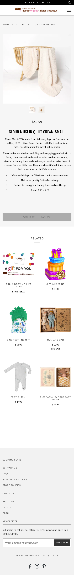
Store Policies (12, 485)
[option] (37, 69)
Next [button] (65, 68)
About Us (8, 501)
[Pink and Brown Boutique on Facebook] (30, 567)
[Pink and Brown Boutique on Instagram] (37, 567)
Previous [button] (8, 68)
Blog (6, 513)
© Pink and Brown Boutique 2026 (37, 555)
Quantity (37, 198)
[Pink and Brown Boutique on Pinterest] (44, 567)
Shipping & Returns (15, 479)
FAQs (6, 473)
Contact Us (10, 468)
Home (6, 24)
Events (7, 507)
